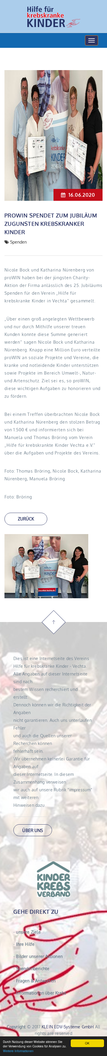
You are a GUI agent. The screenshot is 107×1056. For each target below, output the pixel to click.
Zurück (26, 518)
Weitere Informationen (18, 1051)
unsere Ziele (27, 932)
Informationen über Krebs (39, 992)
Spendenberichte (31, 968)
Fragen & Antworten (34, 980)
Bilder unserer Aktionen (38, 956)
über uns (32, 830)
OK (87, 1043)
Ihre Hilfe (23, 944)
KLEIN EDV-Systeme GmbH (68, 1026)
